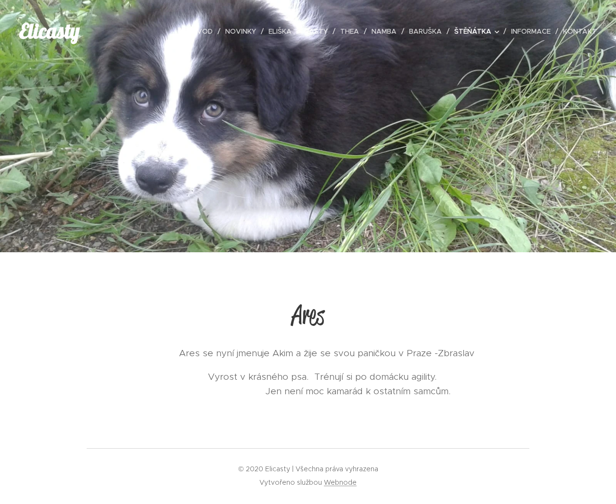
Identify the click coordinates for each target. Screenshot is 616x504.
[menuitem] (205, 31)
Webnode (340, 482)
